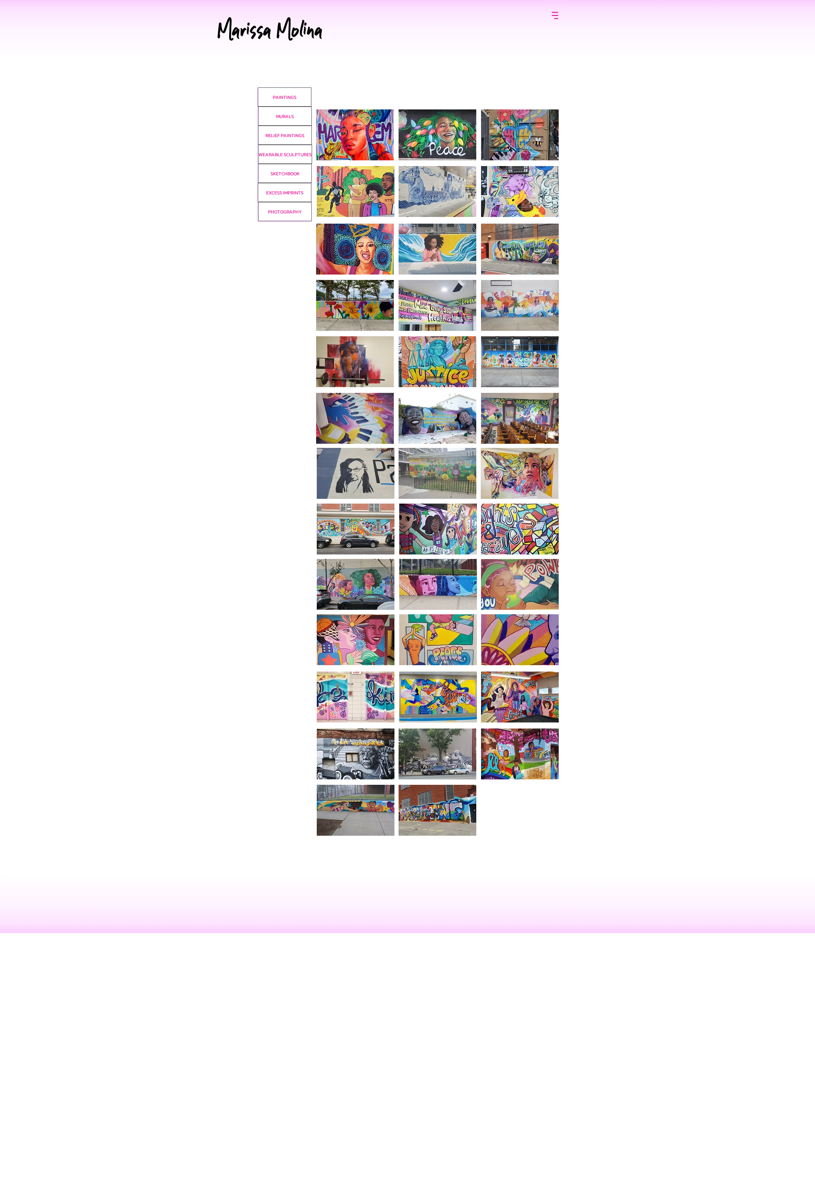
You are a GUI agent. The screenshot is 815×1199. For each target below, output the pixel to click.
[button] (355, 134)
